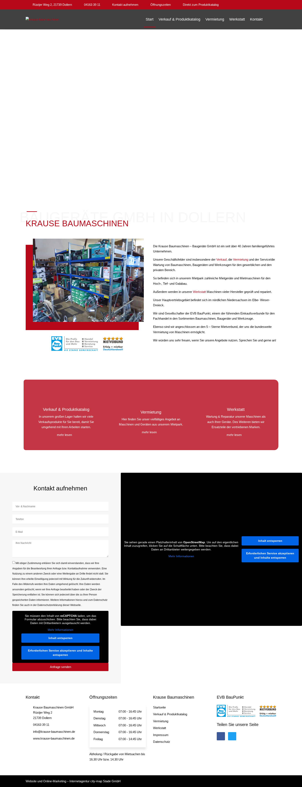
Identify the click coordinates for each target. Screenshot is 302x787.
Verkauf (221, 259)
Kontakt (256, 19)
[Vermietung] (151, 400)
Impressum (160, 735)
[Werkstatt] (236, 397)
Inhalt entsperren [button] (60, 638)
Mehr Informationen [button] (60, 629)
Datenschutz (161, 741)
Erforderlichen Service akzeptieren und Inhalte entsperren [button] (60, 652)
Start (149, 19)
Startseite (159, 707)
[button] (272, 19)
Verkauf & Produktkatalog (179, 19)
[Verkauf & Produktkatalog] (66, 397)
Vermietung (214, 19)
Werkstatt (237, 19)
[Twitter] (232, 736)
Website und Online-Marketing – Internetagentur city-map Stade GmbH (73, 781)
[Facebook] (221, 736)
